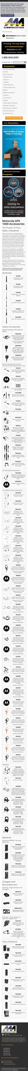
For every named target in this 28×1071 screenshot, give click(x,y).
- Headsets (6, 82)
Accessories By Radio (9, 69)
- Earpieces (6, 79)
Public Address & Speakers (10, 108)
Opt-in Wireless (15, 1069)
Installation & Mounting (9, 105)
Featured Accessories (8, 110)
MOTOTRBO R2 (6, 1048)
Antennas (5, 71)
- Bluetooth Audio (7, 77)
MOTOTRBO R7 (6, 1051)
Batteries (5, 90)
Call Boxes (6, 95)
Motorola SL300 (6, 1053)
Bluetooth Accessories (9, 92)
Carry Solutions (7, 97)
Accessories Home (8, 113)
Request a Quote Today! (14, 118)
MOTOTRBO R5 (6, 1049)
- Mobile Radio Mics (8, 84)
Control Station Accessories (10, 103)
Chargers (5, 100)
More (21, 1041)
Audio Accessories (8, 74)
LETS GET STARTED (7, 15)
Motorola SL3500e (7, 1054)
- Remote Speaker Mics (9, 87)
